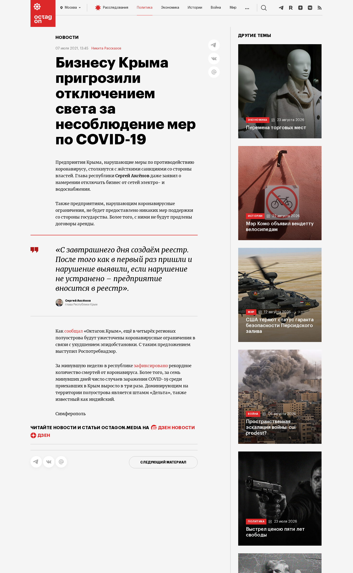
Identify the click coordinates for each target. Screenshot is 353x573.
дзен (44, 435)
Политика (144, 7)
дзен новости (176, 428)
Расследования (115, 7)
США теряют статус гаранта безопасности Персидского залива (280, 325)
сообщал (73, 331)
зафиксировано (151, 365)
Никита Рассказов (106, 48)
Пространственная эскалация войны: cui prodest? (271, 427)
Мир (233, 7)
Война (216, 7)
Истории (195, 7)
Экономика (170, 7)
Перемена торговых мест (276, 127)
